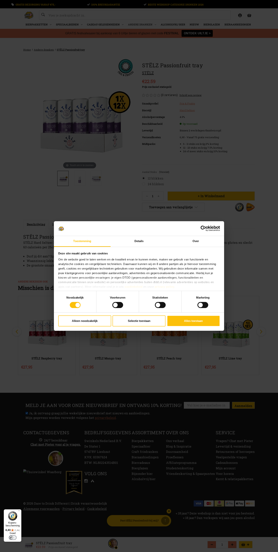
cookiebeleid (133, 286)
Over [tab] (196, 241)
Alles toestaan (193, 320)
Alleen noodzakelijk (85, 320)
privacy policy (164, 286)
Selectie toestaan (139, 320)
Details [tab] (139, 241)
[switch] (117, 305)
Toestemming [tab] (82, 241)
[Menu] (19, 511)
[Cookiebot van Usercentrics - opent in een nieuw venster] (203, 228)
